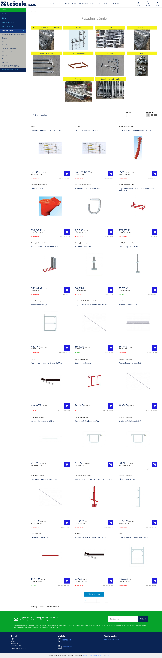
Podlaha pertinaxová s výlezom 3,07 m (46, 363)
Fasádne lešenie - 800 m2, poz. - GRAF (46, 130)
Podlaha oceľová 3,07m (128, 305)
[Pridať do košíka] (67, 173)
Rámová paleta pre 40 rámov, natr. (45, 246)
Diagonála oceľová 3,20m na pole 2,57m (91, 305)
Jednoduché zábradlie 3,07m (42, 421)
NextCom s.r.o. (109, 655)
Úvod (34, 11)
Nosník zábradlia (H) (39, 305)
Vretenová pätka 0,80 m (128, 246)
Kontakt (116, 4)
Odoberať (143, 619)
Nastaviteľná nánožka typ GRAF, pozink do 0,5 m (93, 480)
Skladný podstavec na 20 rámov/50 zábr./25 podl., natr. (136, 189)
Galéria (107, 4)
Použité (4, 14)
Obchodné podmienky (67, 4)
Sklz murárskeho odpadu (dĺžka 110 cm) (135, 130)
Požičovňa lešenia (86, 4)
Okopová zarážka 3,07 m (41, 537)
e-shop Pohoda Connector (96, 655)
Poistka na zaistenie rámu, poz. (87, 188)
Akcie (4, 9)
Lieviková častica (37, 188)
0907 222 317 (66, 640)
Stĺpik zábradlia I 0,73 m (128, 479)
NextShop (85, 655)
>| (106, 601)
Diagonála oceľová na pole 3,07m (132, 363)
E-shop (53, 4)
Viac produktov (94, 594)
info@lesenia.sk (67, 647)
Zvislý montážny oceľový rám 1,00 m (133, 537)
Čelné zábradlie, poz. (83, 363)
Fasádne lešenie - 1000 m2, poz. (87, 130)
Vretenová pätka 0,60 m (84, 246)
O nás (99, 4)
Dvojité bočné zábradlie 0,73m (87, 421)
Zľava (4, 18)
